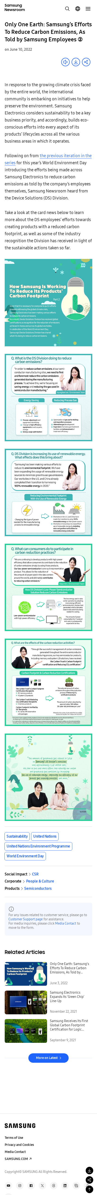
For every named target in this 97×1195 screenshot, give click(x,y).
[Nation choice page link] (77, 8)
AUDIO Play (65, 62)
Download (76, 62)
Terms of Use (14, 1138)
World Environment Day (25, 856)
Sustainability (17, 836)
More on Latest (47, 1058)
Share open (86, 62)
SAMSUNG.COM (16, 1159)
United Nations (44, 836)
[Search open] (67, 8)
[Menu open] (88, 8)
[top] (89, 1189)
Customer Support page (25, 919)
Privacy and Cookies (19, 1145)
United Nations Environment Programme (38, 846)
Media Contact (65, 924)
